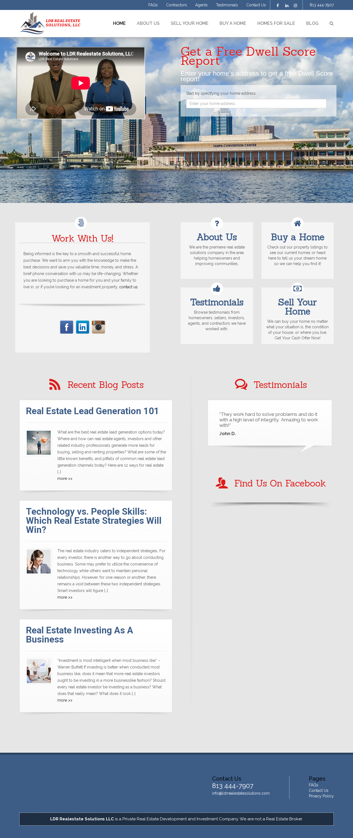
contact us (128, 287)
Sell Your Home (189, 23)
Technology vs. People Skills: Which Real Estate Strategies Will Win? (94, 520)
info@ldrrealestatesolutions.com (241, 793)
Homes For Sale (276, 23)
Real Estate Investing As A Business (79, 635)
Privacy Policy (321, 796)
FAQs (153, 5)
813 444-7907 (322, 5)
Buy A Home (233, 23)
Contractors (176, 5)
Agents (201, 5)
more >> (65, 478)
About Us (148, 23)
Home (119, 23)
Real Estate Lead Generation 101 (92, 411)
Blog (312, 23)
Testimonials (227, 5)
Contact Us (256, 5)
